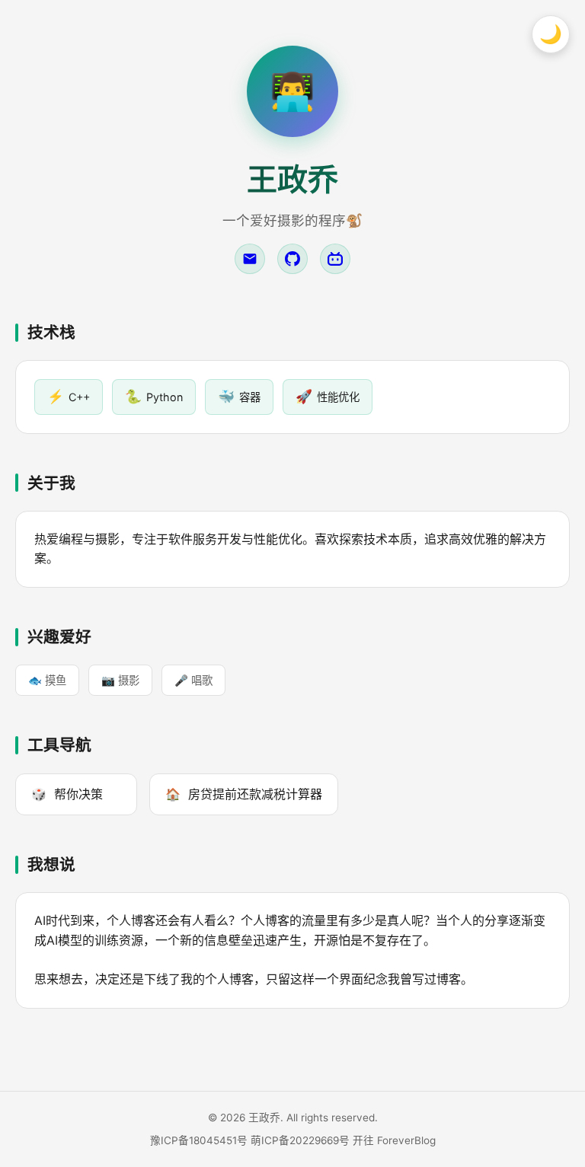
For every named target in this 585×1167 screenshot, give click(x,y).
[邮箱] (250, 259)
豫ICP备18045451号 (199, 1140)
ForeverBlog (406, 1140)
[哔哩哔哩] (335, 259)
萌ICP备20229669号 (300, 1140)
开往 (363, 1140)
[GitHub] (292, 259)
